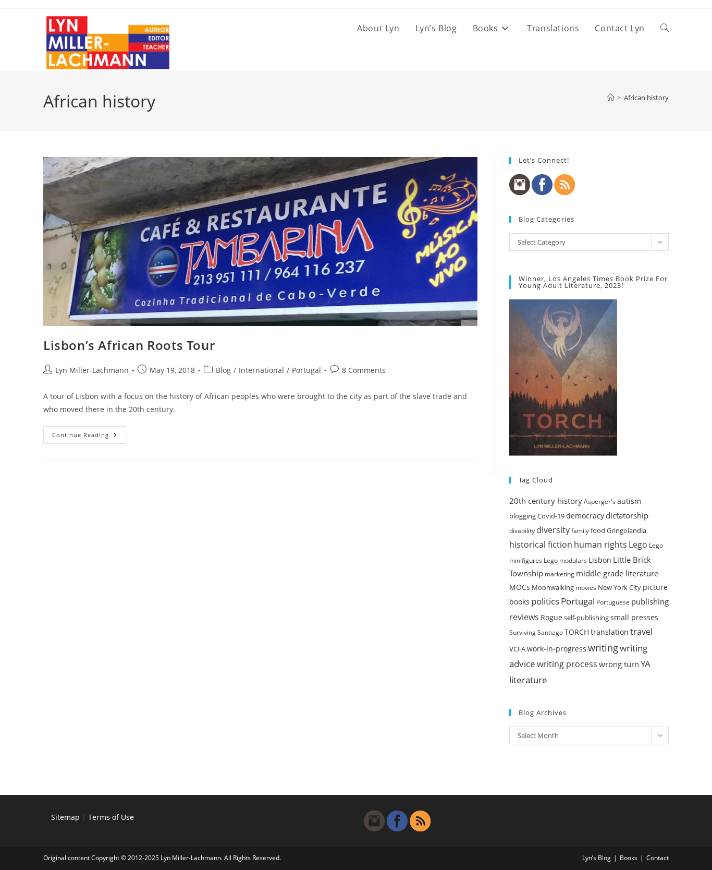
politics (545, 601)
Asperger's (600, 501)
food (598, 530)
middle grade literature (617, 573)
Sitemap (65, 817)
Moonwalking (553, 587)
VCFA (517, 649)
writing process (567, 664)
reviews (524, 617)
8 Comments (364, 370)
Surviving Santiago (536, 632)
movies (585, 587)
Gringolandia (626, 530)
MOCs (519, 587)
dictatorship (627, 515)
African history (646, 97)
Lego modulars (565, 560)
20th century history (545, 501)
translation (610, 632)
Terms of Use (111, 817)
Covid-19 (550, 516)
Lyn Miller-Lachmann (92, 370)
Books (628, 857)
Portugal (306, 370)
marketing (559, 574)
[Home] (610, 97)
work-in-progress (556, 649)
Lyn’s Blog (596, 857)
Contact (657, 857)
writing (603, 648)
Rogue (551, 617)
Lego (638, 544)
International (261, 370)
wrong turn (619, 664)
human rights (600, 544)
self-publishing (586, 617)
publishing (650, 601)
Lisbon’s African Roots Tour (129, 345)
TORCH (576, 632)
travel (641, 631)
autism (629, 501)
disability (522, 530)
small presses (634, 617)
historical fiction (540, 544)
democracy (585, 516)
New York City (619, 587)
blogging (522, 516)
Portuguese (613, 602)
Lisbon (599, 560)
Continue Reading (89, 437)
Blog (223, 370)
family (580, 530)
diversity (553, 530)
